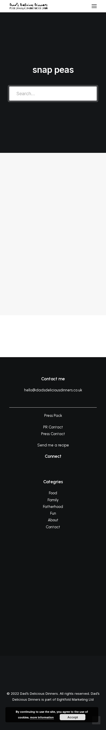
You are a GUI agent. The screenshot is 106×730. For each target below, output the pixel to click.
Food (80, 184)
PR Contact (53, 427)
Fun (53, 513)
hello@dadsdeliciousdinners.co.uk (53, 390)
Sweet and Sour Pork (40, 249)
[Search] (79, 6)
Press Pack (53, 415)
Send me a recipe (53, 445)
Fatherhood (53, 506)
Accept (72, 717)
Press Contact (53, 434)
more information (42, 717)
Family (53, 500)
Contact (53, 527)
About (53, 520)
